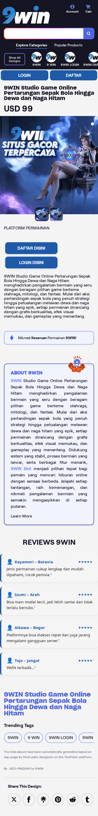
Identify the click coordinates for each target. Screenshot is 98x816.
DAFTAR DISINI (31, 248)
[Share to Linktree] (43, 799)
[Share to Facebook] (28, 799)
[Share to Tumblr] (87, 799)
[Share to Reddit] (72, 799)
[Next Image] (94, 166)
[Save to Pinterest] (58, 799)
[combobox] (44, 33)
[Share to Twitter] (14, 799)
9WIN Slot (21, 468)
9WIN (16, 380)
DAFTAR (73, 75)
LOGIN (24, 75)
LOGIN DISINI (31, 262)
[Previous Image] (4, 166)
